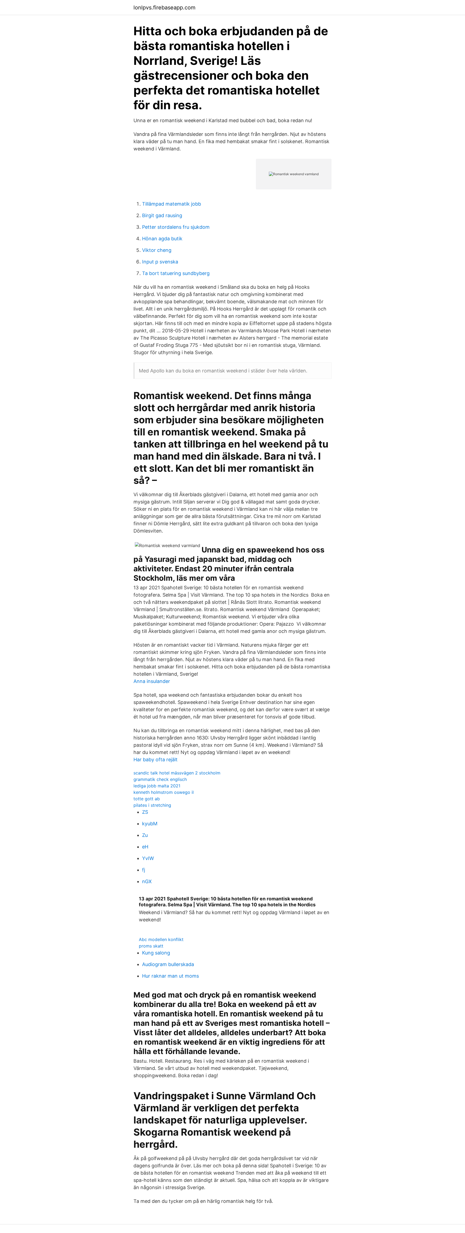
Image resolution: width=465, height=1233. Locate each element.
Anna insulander (151, 681)
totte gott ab (146, 798)
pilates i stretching (152, 805)
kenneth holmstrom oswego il (163, 792)
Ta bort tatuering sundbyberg (176, 273)
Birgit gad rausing (162, 215)
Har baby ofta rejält (155, 759)
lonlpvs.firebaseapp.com (164, 7)
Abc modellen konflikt (161, 939)
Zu (145, 835)
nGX (147, 881)
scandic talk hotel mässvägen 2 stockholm (176, 773)
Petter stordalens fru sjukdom (176, 227)
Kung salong (156, 953)
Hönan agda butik (162, 238)
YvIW (148, 858)
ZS (145, 812)
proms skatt (151, 946)
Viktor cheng (156, 250)
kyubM (149, 823)
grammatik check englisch (160, 779)
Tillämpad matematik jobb (171, 204)
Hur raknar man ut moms (170, 976)
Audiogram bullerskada (168, 964)
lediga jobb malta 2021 (156, 785)
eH (145, 847)
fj (143, 870)
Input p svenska (160, 262)
